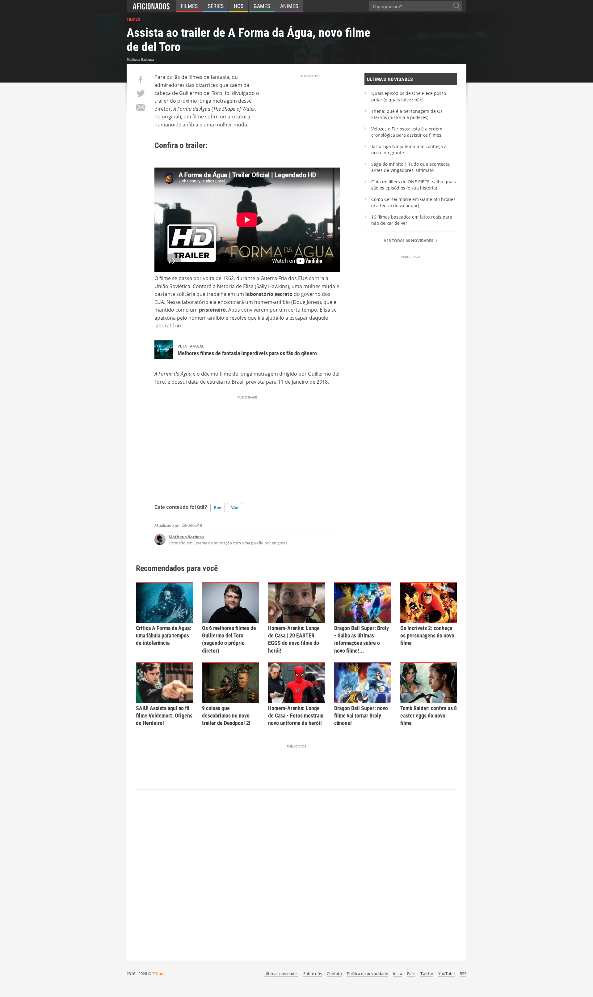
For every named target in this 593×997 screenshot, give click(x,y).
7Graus (158, 973)
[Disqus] (296, 872)
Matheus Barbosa (186, 536)
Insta (397, 973)
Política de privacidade (367, 973)
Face (411, 973)
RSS (463, 973)
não (234, 507)
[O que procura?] (457, 6)
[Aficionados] (151, 6)
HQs (238, 6)
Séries (216, 6)
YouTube (446, 973)
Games (262, 6)
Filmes (189, 6)
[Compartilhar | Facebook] (140, 79)
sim (217, 507)
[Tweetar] (140, 93)
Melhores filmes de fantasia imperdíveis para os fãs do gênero (247, 353)
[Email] (140, 107)
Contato (334, 973)
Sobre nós (312, 973)
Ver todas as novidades (409, 240)
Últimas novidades (281, 973)
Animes (289, 6)
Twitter (426, 973)
